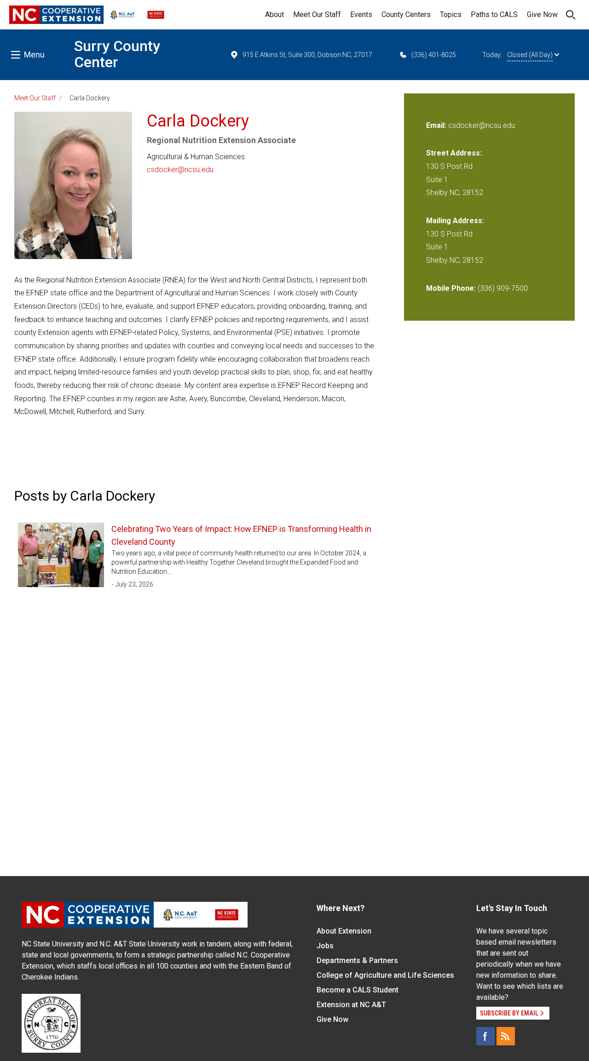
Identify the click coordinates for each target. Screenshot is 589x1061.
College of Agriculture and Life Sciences (385, 975)
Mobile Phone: (451, 288)
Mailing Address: (455, 220)
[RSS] (506, 1036)
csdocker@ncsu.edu (180, 169)
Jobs (325, 945)
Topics (451, 14)
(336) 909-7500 (503, 288)
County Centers (406, 14)
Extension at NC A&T (351, 1004)
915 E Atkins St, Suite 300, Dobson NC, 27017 (307, 54)
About (274, 14)
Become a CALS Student (357, 990)
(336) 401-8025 (433, 54)
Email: (437, 125)
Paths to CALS (494, 14)
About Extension (344, 931)
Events (361, 14)
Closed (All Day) (530, 54)
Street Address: (454, 153)
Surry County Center (117, 54)
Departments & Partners (357, 960)
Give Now (542, 14)
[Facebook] (485, 1036)
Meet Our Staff (317, 14)
